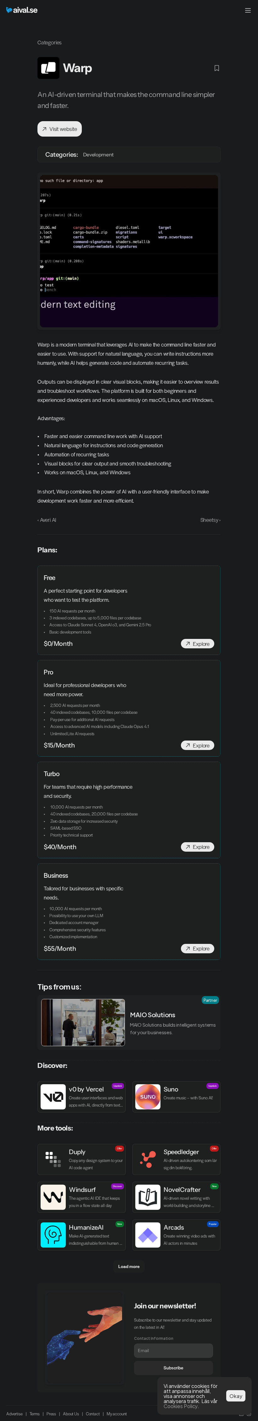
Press (51, 1414)
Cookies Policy (181, 1405)
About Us (71, 1414)
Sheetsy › (210, 519)
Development (98, 154)
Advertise (14, 1414)
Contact (93, 1414)
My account (117, 1414)
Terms (35, 1414)
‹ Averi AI (46, 519)
